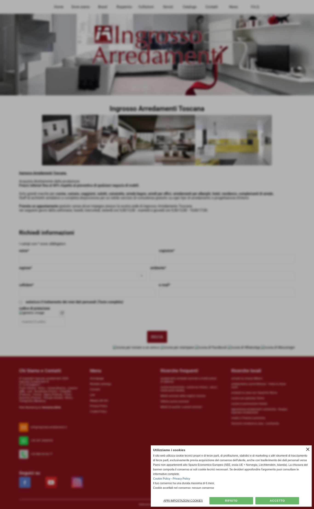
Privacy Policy (181, 478)
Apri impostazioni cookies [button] (183, 500)
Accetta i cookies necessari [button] (231, 500)
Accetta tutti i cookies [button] (277, 500)
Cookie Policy (161, 478)
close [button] (308, 449)
